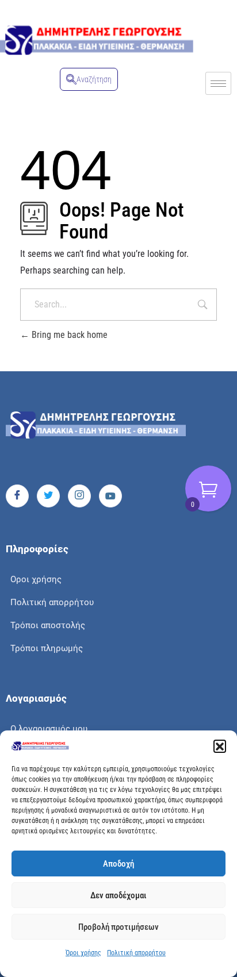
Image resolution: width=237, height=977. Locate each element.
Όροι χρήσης (83, 953)
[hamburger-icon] (218, 83)
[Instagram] (79, 495)
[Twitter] (48, 495)
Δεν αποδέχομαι (118, 895)
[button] (219, 746)
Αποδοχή (118, 864)
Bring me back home (68, 334)
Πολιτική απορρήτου (136, 953)
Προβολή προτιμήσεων (118, 927)
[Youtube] (110, 495)
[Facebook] (17, 495)
